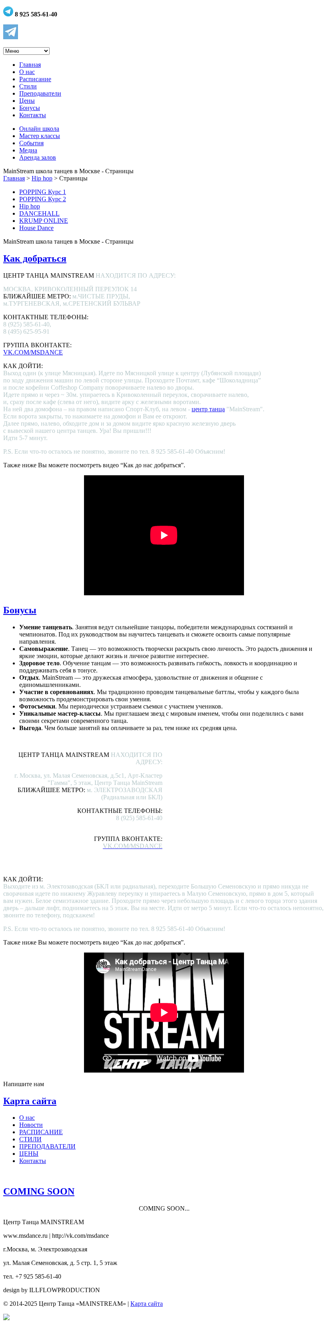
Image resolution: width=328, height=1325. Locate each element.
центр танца (208, 409)
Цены (27, 100)
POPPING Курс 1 (42, 191)
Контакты (32, 115)
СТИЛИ (30, 1139)
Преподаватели (40, 93)
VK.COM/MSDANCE (33, 352)
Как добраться (34, 258)
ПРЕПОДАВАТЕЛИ (47, 1146)
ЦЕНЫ (28, 1153)
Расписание (35, 79)
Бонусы (29, 107)
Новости (31, 1124)
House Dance (36, 227)
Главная (30, 64)
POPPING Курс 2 (42, 199)
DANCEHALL (39, 213)
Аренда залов (37, 157)
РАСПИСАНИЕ (41, 1132)
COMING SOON (38, 1191)
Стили (28, 86)
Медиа (28, 150)
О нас (27, 71)
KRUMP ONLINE (43, 220)
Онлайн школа (39, 128)
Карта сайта (29, 1101)
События (31, 143)
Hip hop (42, 178)
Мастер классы (39, 135)
